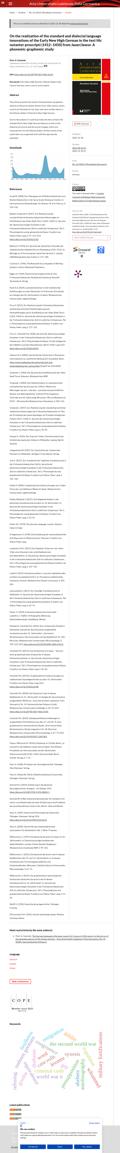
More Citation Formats (84, 237)
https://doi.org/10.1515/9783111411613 (28, 820)
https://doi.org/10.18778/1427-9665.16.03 (33, 74)
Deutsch (13, 959)
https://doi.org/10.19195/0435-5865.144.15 (43, 644)
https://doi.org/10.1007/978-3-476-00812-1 (30, 792)
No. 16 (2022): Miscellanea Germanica (45, 12)
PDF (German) (82, 124)
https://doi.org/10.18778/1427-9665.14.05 (29, 711)
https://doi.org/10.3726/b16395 (24, 348)
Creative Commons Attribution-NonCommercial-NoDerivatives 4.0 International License (89, 197)
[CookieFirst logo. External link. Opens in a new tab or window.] (21, 1126)
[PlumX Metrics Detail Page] (78, 273)
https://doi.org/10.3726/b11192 (24, 239)
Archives (22, 12)
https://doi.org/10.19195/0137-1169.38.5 (28, 736)
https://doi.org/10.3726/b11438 (24, 686)
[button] (24, 1123)
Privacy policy (94, 1123)
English (13, 963)
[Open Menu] (10, 3)
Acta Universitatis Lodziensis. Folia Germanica (64, 3)
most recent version (79, 23)
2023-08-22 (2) (79, 148)
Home (12, 12)
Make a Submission (20, 981)
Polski (12, 968)
